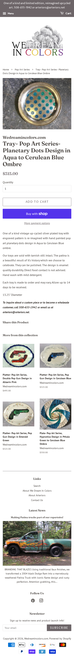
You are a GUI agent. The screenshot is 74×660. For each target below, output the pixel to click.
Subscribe (59, 628)
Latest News (37, 510)
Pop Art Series (22, 69)
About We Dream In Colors (37, 490)
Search (37, 485)
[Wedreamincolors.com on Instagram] (41, 601)
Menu (10, 13)
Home (6, 69)
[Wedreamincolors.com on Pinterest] (33, 601)
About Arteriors (37, 495)
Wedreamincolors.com (36, 638)
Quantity (8, 182)
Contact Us (37, 500)
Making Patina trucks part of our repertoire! (37, 517)
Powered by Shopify (60, 638)
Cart (68, 13)
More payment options (37, 223)
